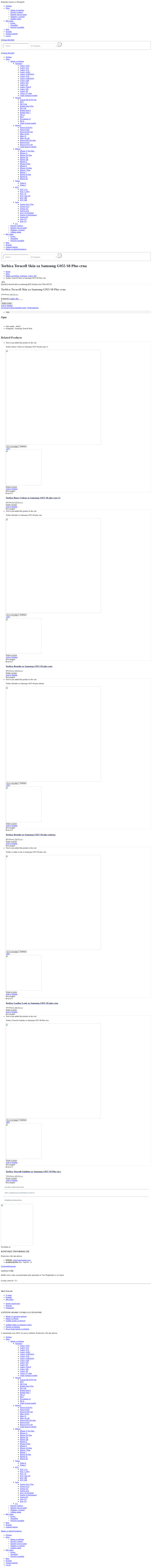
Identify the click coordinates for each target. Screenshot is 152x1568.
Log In (8, 36)
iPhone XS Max (26, 168)
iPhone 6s (23, 177)
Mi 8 (22, 117)
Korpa (12, 23)
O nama (9, 1295)
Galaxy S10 (24, 68)
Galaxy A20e (25, 72)
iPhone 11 (23, 153)
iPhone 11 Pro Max (27, 151)
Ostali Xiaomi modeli (28, 123)
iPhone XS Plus (26, 155)
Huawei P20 (24, 130)
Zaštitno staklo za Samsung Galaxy (19, 1325)
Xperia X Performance (28, 215)
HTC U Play (25, 192)
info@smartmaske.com (22, 1260)
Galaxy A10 (24, 70)
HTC (17, 187)
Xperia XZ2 (24, 211)
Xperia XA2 (24, 206)
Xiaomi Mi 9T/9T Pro (28, 100)
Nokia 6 (23, 183)
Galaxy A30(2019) (27, 74)
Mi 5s (22, 121)
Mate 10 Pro (24, 134)
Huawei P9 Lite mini (28, 140)
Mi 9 (22, 102)
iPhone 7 (23, 172)
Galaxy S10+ (25, 66)
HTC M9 (23, 198)
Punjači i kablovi (16, 12)
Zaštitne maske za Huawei (15, 1321)
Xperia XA (24, 209)
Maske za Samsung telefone (16, 1316)
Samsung (18, 63)
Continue (23, 446)
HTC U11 (24, 189)
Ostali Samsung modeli (28, 96)
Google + (24, 308)
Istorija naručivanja (13, 1304)
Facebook (4, 308)
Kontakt (9, 32)
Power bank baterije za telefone (17, 1329)
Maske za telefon (16, 249)
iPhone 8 (23, 166)
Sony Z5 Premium (27, 213)
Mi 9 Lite (23, 104)
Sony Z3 (23, 221)
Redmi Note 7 (25, 113)
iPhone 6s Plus (25, 174)
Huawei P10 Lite (26, 145)
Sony (17, 202)
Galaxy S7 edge (26, 93)
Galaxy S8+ (24, 89)
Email (36, 308)
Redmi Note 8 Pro (27, 106)
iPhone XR (24, 160)
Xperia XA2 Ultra (27, 204)
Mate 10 (23, 136)
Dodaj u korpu (6, 303)
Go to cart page (12, 446)
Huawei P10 (24, 142)
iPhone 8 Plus (25, 164)
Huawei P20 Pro (26, 128)
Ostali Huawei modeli (28, 147)
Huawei (18, 125)
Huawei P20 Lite (26, 132)
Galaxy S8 (24, 91)
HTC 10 (23, 194)
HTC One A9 (25, 196)
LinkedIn (17, 308)
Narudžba (14, 25)
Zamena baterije (12, 34)
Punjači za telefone (13, 1327)
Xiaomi (18, 98)
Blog (7, 29)
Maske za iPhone (12, 1319)
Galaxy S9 (24, 85)
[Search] (60, 44)
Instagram (12, 1266)
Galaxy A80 (24, 81)
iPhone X (23, 162)
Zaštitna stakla (15, 19)
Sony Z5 (23, 219)
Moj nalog (9, 21)
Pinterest (31, 308)
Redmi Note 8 (25, 110)
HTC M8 (23, 200)
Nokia (17, 181)
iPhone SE (24, 179)
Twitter (11, 308)
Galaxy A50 (24, 76)
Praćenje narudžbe (17, 27)
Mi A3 (22, 115)
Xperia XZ (24, 217)
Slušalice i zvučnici (17, 17)
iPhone (17, 149)
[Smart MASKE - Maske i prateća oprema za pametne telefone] (7, 40)
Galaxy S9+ (24, 83)
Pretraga (9, 1306)
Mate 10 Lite (25, 138)
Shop (8, 8)
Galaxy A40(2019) (27, 78)
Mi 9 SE (23, 108)
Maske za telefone (17, 10)
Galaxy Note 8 (25, 87)
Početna (9, 6)
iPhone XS (24, 157)
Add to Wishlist (7, 306)
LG (16, 224)
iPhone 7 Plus (25, 170)
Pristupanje (10, 1308)
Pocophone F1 (25, 119)
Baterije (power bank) (18, 15)
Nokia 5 (23, 185)
